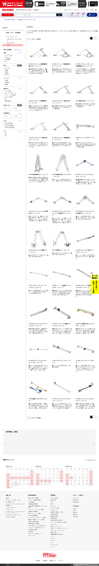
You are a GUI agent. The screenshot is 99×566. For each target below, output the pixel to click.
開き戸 (7, 74)
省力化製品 (30, 531)
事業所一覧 (52, 560)
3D (6, 135)
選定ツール (71, 9)
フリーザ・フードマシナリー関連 (36, 509)
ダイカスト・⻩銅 (55, 508)
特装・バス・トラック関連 (34, 513)
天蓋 (6, 72)
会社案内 (38, 560)
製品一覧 (9, 19)
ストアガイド (76, 498)
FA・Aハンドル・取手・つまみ (13, 500)
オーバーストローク (10, 93)
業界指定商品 (54, 518)
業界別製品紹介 (32, 495)
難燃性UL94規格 (54, 516)
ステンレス (8, 57)
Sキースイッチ (9, 509)
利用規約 (7, 564)
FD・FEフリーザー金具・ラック (13, 515)
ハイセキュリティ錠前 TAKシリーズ (36, 527)
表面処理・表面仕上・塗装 (57, 512)
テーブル (7, 68)
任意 (6, 80)
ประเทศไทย (75, 516)
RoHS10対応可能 (9, 127)
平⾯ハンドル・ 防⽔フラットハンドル (59, 528)
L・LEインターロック (11, 507)
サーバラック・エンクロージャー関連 (37, 517)
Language (96, 10)
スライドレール (54, 544)
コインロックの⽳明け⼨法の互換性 (59, 522)
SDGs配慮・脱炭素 (32, 529)
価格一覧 (66, 9)
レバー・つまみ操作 (10, 95)
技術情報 (53, 495)
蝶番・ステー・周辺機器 (17, 19)
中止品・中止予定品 (10, 517)
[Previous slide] (5, 444)
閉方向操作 (8, 101)
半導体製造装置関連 (32, 504)
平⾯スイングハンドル (56, 526)
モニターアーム (31, 535)
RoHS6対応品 (9, 123)
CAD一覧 (83, 9)
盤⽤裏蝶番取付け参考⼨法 (57, 534)
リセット (20, 53)
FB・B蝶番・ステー (10, 502)
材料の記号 (53, 500)
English (75, 508)
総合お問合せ (76, 502)
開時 (6, 84)
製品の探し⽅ (76, 500)
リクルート (61, 560)
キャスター (53, 540)
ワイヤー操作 (8, 97)
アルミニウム (8, 55)
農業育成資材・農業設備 (33, 523)
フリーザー (53, 538)
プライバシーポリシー (16, 564)
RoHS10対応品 (9, 125)
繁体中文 (75, 514)
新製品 (7, 498)
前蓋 (6, 70)
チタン (52, 502)
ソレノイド (53, 546)
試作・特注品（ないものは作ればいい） (37, 525)
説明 (19, 65)
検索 (59, 14)
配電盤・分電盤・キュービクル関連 (36, 519)
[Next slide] (94, 444)
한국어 (74, 510)
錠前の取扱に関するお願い (57, 520)
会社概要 (45, 560)
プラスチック (54, 510)
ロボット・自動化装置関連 (34, 500)
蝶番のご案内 (54, 532)
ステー (52, 536)
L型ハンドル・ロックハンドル (57, 530)
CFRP (52, 504)
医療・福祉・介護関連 (33, 498)
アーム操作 (8, 91)
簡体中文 (75, 512)
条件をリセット (18, 49)
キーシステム (54, 524)
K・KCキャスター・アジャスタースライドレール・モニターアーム (15, 512)
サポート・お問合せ (90, 9)
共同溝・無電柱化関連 (33, 521)
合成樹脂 (7, 59)
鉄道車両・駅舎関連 (32, 511)
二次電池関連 (31, 502)
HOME (5, 19)
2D (6, 133)
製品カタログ (77, 9)
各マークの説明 (54, 498)
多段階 (7, 82)
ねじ (52, 542)
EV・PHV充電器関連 (32, 515)
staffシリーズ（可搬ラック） (35, 533)
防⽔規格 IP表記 (54, 514)
